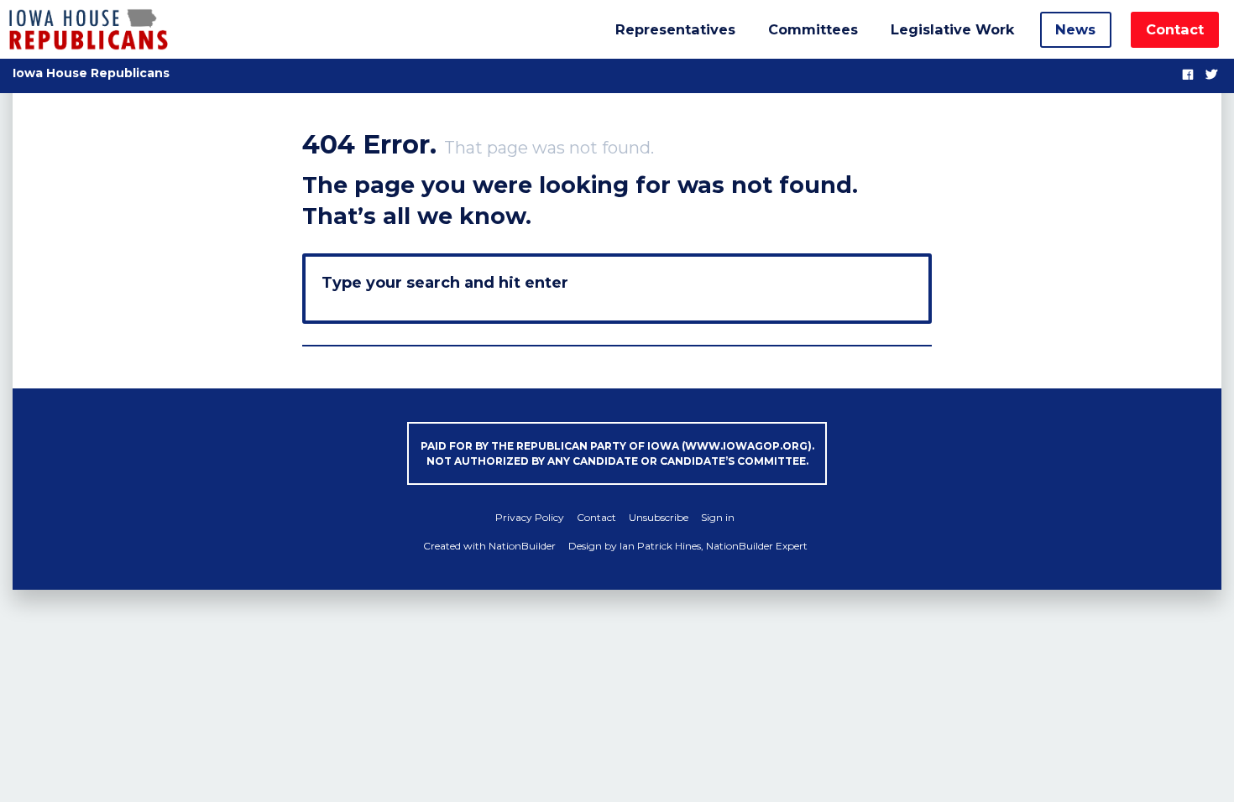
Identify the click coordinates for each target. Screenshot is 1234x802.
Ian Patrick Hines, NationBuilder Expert (714, 545)
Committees (813, 29)
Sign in (718, 517)
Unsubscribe (658, 517)
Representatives (675, 29)
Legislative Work (952, 29)
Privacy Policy (529, 517)
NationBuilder (522, 545)
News (1075, 29)
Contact (1175, 29)
